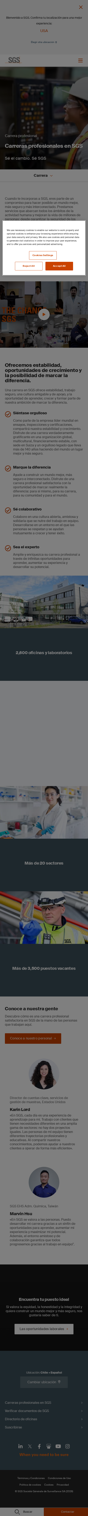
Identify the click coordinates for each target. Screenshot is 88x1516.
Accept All (59, 266)
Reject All (29, 266)
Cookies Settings (43, 255)
